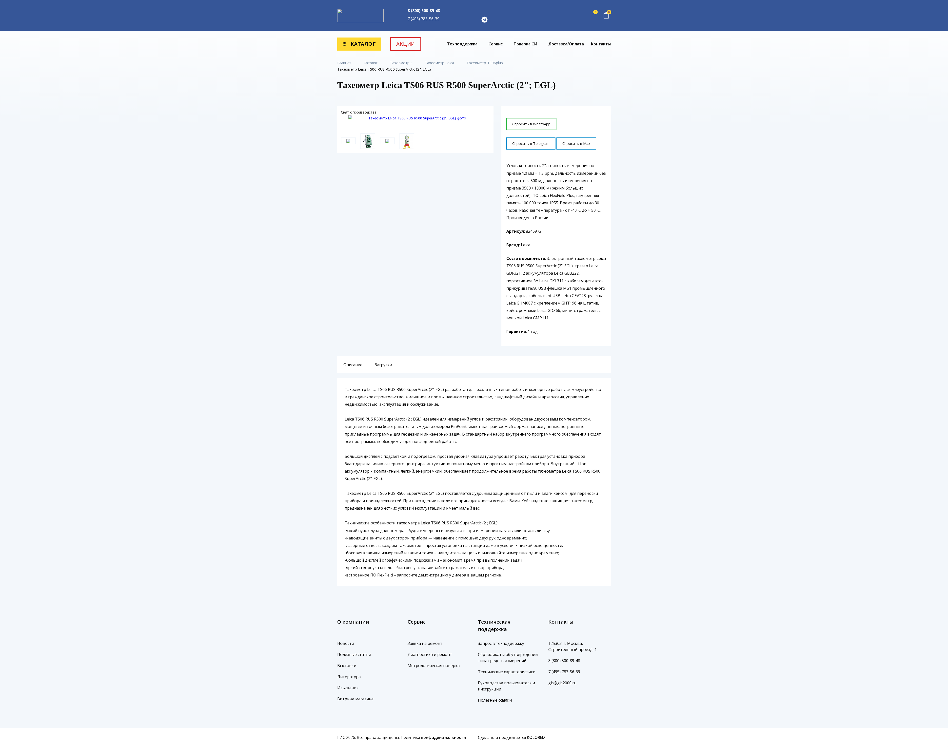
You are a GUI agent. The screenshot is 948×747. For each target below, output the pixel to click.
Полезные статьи (354, 654)
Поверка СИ (526, 44)
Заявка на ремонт (425, 643)
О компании (353, 621)
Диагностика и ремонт (430, 654)
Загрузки (383, 364)
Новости (345, 643)
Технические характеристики (506, 671)
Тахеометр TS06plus (485, 62)
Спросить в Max (576, 143)
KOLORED (536, 737)
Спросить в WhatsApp (531, 123)
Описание (352, 364)
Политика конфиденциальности (433, 737)
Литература (349, 676)
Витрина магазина (355, 699)
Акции (405, 44)
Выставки (346, 665)
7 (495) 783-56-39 (423, 18)
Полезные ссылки (495, 700)
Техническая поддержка (494, 625)
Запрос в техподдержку (501, 643)
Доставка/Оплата (566, 44)
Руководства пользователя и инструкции (506, 686)
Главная (344, 62)
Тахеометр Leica (440, 62)
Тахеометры (401, 62)
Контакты (601, 44)
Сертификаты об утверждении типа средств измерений (508, 657)
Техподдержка (462, 44)
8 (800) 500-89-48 (424, 10)
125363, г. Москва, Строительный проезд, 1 (572, 646)
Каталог (362, 44)
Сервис (496, 44)
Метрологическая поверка (434, 665)
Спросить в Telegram (531, 143)
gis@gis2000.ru (562, 683)
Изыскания (347, 687)
